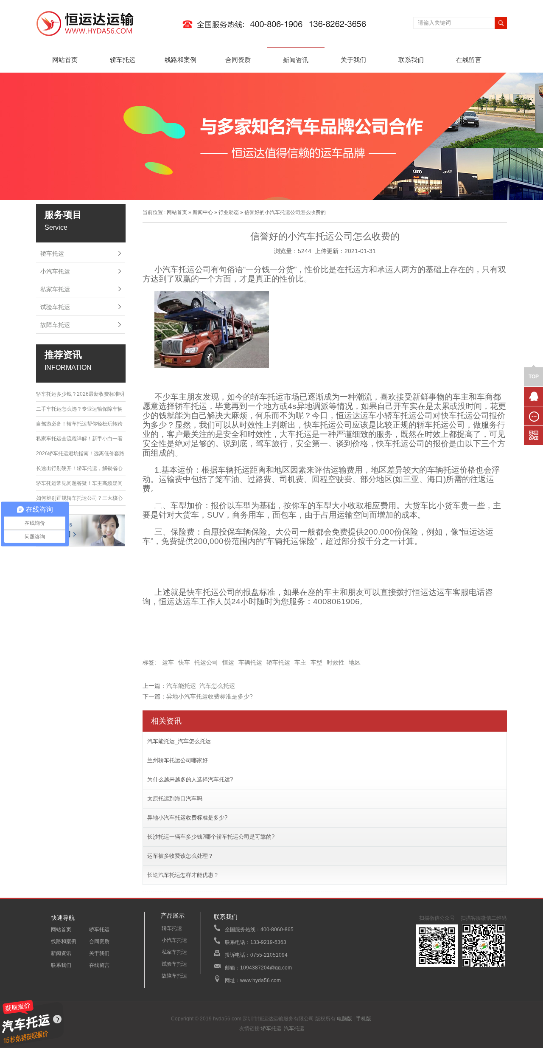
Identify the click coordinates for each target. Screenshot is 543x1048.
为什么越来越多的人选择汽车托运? (190, 779)
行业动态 (228, 212)
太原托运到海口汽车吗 (174, 798)
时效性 (335, 662)
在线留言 (468, 59)
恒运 (228, 662)
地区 (355, 662)
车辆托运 (250, 662)
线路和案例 (180, 59)
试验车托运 (55, 307)
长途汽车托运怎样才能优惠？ (183, 875)
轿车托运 (122, 59)
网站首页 (65, 59)
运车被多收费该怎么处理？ (180, 856)
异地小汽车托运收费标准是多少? (209, 696)
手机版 (363, 1019)
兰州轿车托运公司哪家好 (177, 760)
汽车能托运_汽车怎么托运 (200, 685)
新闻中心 (203, 212)
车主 (300, 662)
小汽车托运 (55, 271)
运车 (168, 662)
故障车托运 (55, 324)
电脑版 (344, 1019)
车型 (316, 662)
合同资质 (238, 59)
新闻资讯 (295, 60)
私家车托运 (55, 289)
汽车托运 (294, 1028)
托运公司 (206, 662)
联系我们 (411, 59)
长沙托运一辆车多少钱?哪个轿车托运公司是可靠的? (210, 837)
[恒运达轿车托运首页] (205, 36)
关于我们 (353, 59)
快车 (184, 662)
